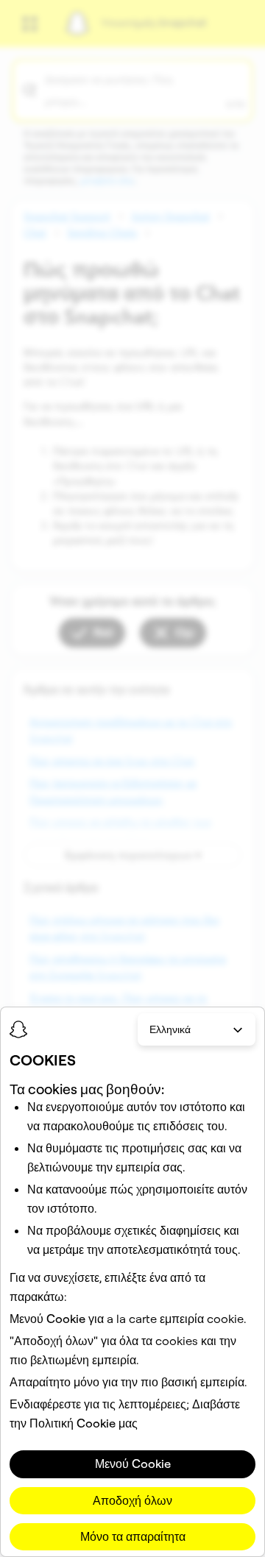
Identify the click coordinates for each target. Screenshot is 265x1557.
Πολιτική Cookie (72, 1423)
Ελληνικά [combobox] (170, 1029)
